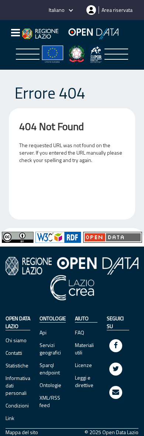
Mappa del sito (22, 432)
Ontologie (50, 385)
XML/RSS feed (50, 401)
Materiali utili (84, 348)
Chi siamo (16, 340)
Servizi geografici (50, 348)
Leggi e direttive (84, 381)
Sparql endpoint (50, 368)
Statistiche (17, 365)
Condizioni (17, 405)
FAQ (79, 332)
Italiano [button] (57, 10)
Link (10, 418)
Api (43, 332)
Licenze (83, 365)
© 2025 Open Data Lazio (111, 432)
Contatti (14, 353)
